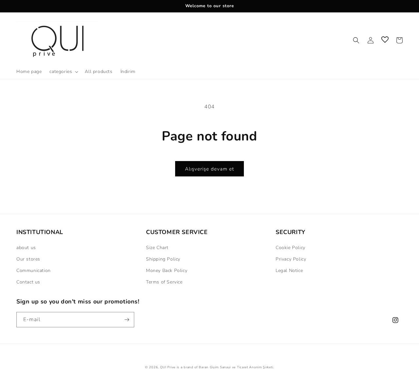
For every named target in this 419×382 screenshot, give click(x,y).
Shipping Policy (163, 259)
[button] (63, 72)
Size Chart (157, 248)
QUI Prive (167, 367)
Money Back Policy (166, 270)
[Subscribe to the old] (126, 319)
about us (26, 248)
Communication (33, 270)
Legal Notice (289, 270)
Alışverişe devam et (209, 169)
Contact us (28, 282)
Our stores (28, 259)
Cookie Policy (290, 248)
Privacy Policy (291, 259)
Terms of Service (164, 282)
